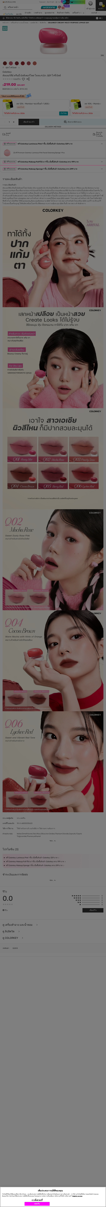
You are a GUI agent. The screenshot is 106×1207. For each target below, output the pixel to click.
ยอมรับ (37, 1204)
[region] (53, 1197)
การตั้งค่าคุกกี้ (37, 1200)
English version (77, 1196)
